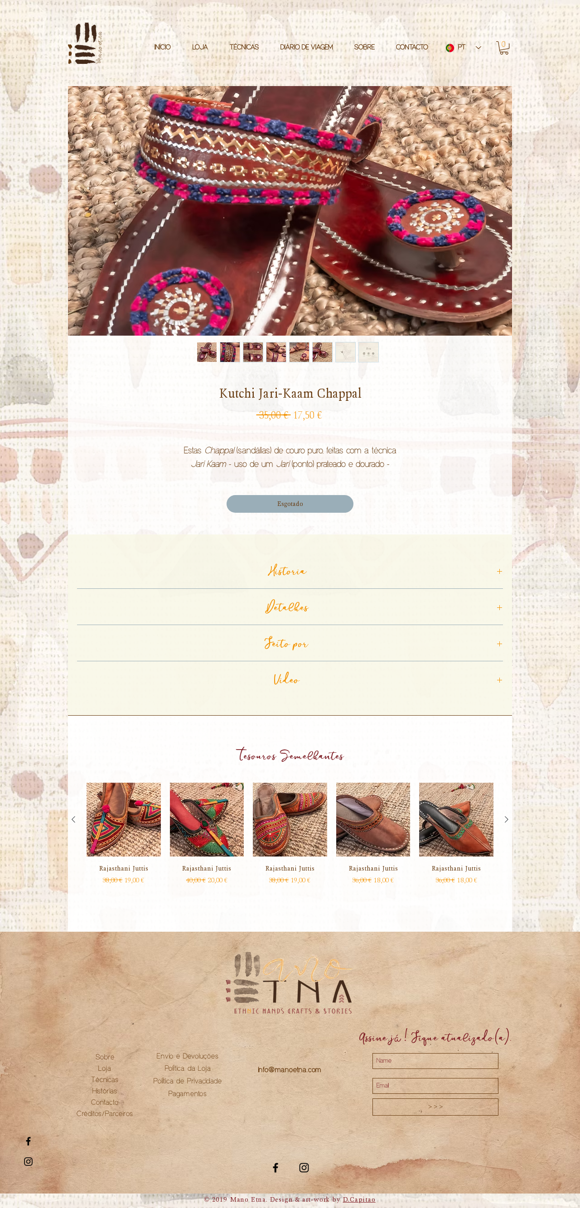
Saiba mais (290, 476)
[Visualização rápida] (124, 830)
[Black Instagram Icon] (28, 1161)
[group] (290, 845)
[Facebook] (275, 1177)
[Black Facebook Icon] (28, 1141)
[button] (504, 47)
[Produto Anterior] (73, 829)
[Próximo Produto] (506, 829)
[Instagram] (304, 1177)
